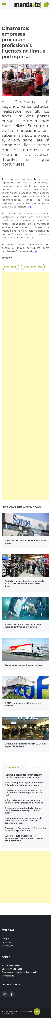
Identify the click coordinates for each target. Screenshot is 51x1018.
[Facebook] (11, 994)
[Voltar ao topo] (37, 1011)
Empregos (10, 266)
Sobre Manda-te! (11, 965)
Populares (14, 767)
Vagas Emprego (33, 266)
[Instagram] (5, 994)
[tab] (14, 768)
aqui (30, 206)
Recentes (37, 767)
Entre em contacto (12, 968)
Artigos (5, 938)
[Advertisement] (25, 386)
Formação (7, 945)
